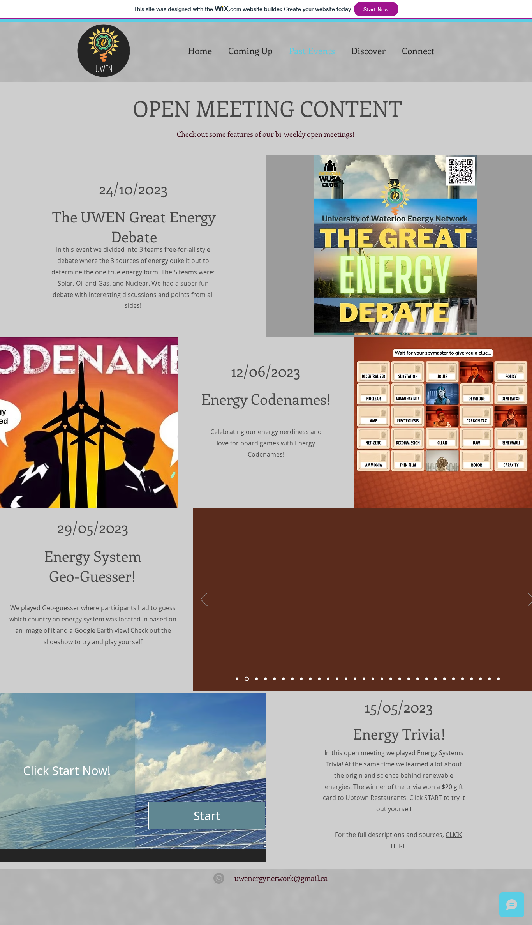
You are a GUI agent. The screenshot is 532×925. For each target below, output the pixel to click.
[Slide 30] (498, 679)
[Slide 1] (237, 679)
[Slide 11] (328, 679)
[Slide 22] (426, 679)
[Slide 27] (471, 679)
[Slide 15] (364, 679)
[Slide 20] (408, 679)
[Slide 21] (417, 679)
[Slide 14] (355, 679)
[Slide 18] (390, 679)
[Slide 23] (435, 679)
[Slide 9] (310, 679)
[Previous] (204, 600)
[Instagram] (218, 878)
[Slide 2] (247, 679)
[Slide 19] (399, 679)
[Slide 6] (283, 679)
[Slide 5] (274, 679)
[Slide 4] (265, 679)
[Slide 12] (337, 679)
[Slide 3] (256, 679)
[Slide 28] (480, 679)
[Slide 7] (292, 679)
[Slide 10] (319, 679)
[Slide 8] (301, 679)
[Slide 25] (453, 679)
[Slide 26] (462, 679)
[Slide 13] (346, 679)
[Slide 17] (382, 679)
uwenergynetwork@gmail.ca (281, 878)
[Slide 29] (489, 679)
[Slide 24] (444, 679)
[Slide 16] (373, 679)
